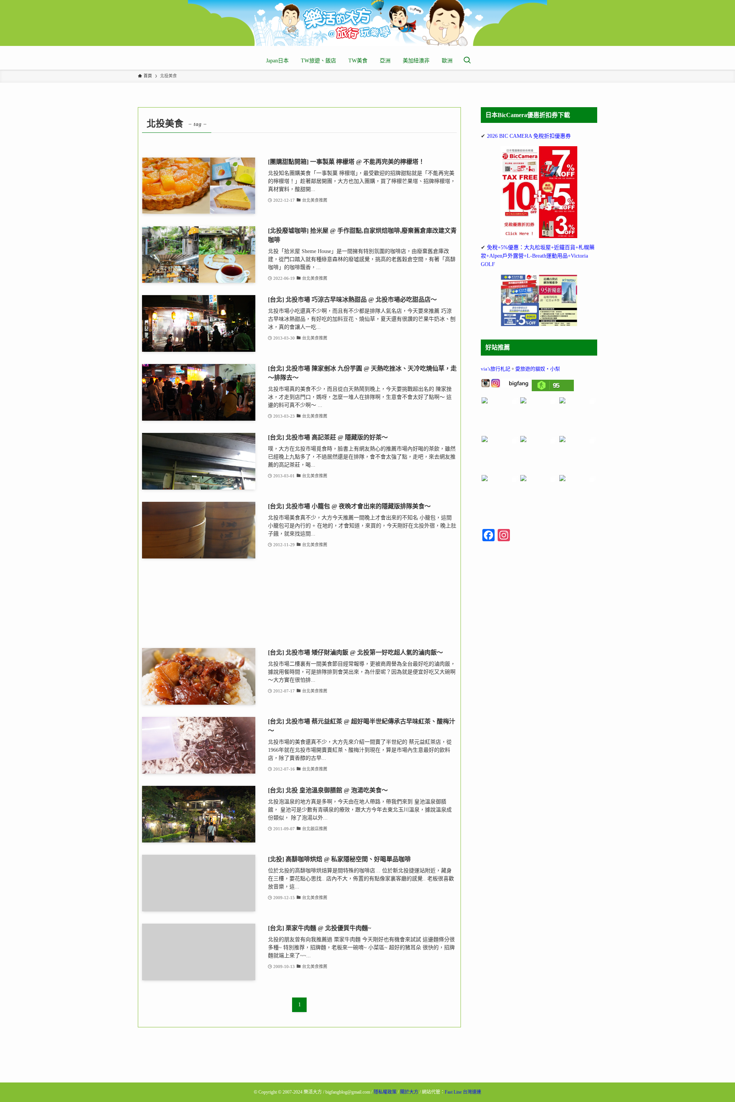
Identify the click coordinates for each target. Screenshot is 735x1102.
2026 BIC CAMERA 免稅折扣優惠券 (529, 136)
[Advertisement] (299, 603)
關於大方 (409, 1092)
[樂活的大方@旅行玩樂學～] (367, 23)
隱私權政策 (385, 1092)
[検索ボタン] (467, 61)
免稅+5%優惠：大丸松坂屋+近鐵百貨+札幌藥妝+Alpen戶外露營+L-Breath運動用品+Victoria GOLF (538, 256)
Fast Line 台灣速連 (463, 1092)
